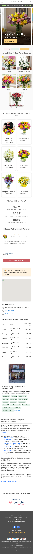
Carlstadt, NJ (13, 399)
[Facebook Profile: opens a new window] (14, 527)
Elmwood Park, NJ (7, 407)
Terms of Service (5, 547)
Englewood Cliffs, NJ (8, 410)
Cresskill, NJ (13, 402)
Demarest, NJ (22, 402)
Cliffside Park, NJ (23, 399)
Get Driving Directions (11, 314)
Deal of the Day (8, 450)
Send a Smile (9, 41)
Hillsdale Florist (16, 1)
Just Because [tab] (25, 49)
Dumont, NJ (6, 405)
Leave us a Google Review (16, 532)
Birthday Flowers (8, 438)
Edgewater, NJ (25, 405)
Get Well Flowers (9, 447)
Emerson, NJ (17, 407)
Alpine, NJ (14, 396)
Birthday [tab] (7, 49)
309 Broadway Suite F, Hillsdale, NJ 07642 (16, 518)
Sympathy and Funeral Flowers (13, 443)
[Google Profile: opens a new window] (18, 527)
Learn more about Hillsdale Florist (11, 481)
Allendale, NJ (6, 396)
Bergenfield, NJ (22, 396)
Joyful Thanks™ (11, 236)
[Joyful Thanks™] (5, 236)
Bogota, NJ (5, 399)
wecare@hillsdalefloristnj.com (16, 521)
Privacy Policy (14, 547)
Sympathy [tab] (15, 49)
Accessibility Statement (25, 547)
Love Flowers (8, 439)
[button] (29, 550)
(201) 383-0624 (9, 310)
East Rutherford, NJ (15, 405)
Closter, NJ (5, 402)
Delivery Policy (16, 549)
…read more (3, 432)
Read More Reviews (16, 260)
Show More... (17, 410)
